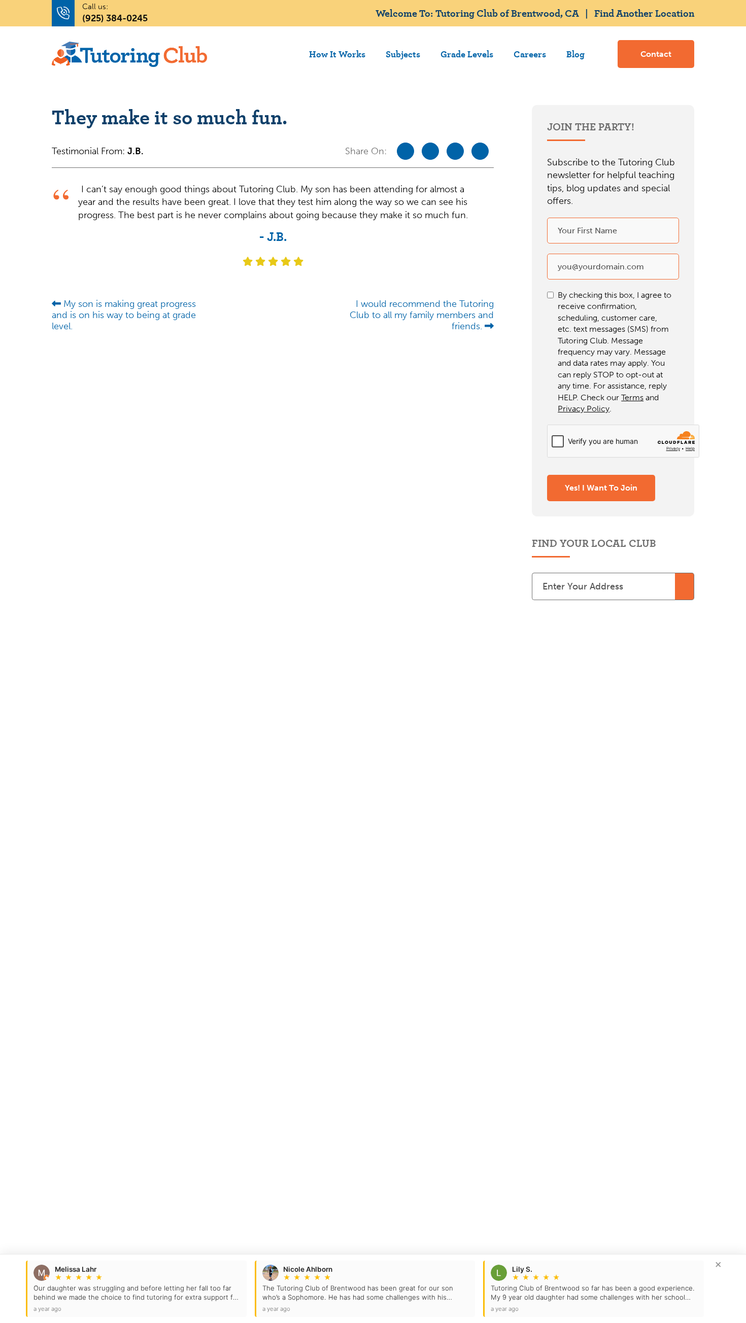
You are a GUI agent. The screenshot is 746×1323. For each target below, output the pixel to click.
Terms (632, 397)
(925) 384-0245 (115, 18)
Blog (575, 53)
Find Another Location (644, 13)
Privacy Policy (583, 408)
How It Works (337, 53)
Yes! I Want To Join (601, 488)
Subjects (403, 53)
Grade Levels (466, 53)
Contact (655, 54)
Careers (530, 53)
